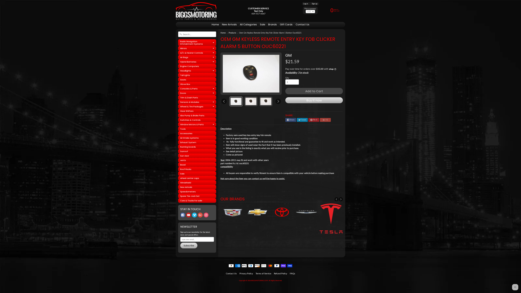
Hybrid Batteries (198, 62)
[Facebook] (182, 215)
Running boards (188, 146)
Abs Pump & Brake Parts (192, 115)
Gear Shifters (186, 111)
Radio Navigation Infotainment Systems (198, 43)
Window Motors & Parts (198, 125)
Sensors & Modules (198, 102)
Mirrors (198, 49)
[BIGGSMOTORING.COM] (196, 11)
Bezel (183, 164)
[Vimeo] (194, 215)
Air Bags (198, 58)
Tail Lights (185, 75)
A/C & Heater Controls (198, 53)
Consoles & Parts (198, 89)
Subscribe (189, 245)
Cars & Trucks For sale (191, 200)
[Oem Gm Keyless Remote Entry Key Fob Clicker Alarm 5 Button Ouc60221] (236, 101)
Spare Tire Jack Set (190, 196)
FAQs (292, 273)
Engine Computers (189, 66)
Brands (272, 24)
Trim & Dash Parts (189, 97)
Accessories (186, 133)
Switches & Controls (190, 120)
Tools (183, 129)
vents (183, 160)
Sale (262, 24)
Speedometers (188, 191)
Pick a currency (310, 9)
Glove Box (185, 84)
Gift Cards (286, 24)
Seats (183, 79)
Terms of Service (263, 273)
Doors (198, 93)
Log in (305, 4)
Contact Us (302, 24)
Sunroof (184, 151)
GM (288, 55)
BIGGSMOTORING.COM (259, 280)
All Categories (248, 24)
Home (215, 24)
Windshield (185, 182)
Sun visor (184, 155)
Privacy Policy (246, 273)
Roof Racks (185, 169)
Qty (287, 77)
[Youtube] (188, 215)
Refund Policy (280, 273)
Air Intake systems (189, 137)
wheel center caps (189, 178)
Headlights (198, 71)
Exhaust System (188, 142)
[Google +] (200, 215)
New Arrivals (229, 24)
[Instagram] (206, 215)
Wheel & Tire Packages (198, 107)
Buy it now (314, 100)
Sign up (314, 4)
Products (232, 33)
